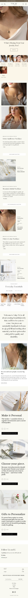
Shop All (14, 49)
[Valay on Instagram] (15, 592)
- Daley (4, 248)
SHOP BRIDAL (4, 382)
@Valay (3, 555)
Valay (17, 595)
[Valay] (14, 4)
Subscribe (20, 579)
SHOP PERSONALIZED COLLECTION (14, 204)
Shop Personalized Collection (9, 433)
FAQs (14, 586)
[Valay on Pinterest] (13, 592)
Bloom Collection (21, 171)
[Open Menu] (2, 4)
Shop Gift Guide (9, 534)
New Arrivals (18, 290)
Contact (14, 585)
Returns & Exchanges (14, 588)
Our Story (14, 583)
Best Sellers (9, 290)
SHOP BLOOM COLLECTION (14, 154)
